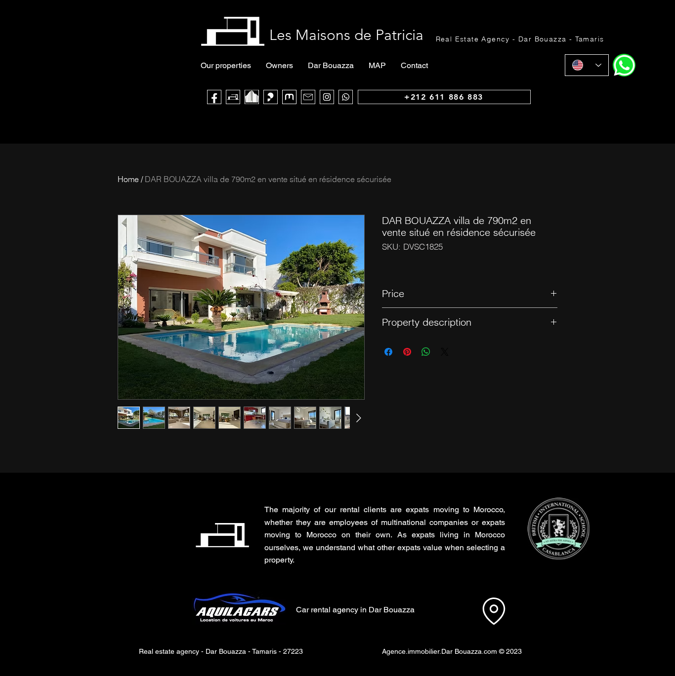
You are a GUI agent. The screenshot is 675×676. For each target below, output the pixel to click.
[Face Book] (214, 97)
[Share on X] (445, 352)
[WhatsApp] (345, 97)
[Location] (493, 611)
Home (128, 179)
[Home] (624, 65)
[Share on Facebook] (388, 352)
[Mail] (308, 97)
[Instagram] (327, 97)
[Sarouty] (270, 97)
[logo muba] (289, 97)
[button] (558, 528)
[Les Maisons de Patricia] (233, 97)
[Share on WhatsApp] (426, 352)
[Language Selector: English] (587, 65)
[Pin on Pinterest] (407, 352)
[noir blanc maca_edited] (252, 97)
